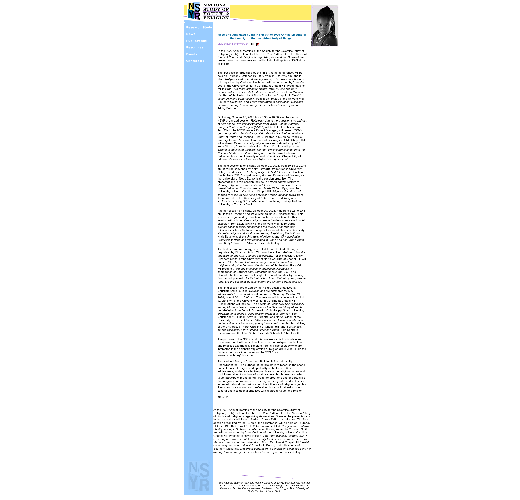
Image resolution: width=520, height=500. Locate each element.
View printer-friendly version (233, 43)
